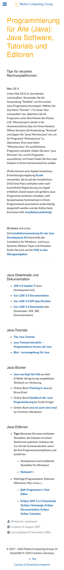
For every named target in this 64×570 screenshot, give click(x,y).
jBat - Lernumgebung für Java (31, 352)
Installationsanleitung (38, 212)
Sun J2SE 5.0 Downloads (29, 306)
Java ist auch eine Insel (43, 407)
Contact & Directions (26, 564)
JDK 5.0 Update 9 (24, 286)
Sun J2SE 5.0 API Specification (32, 301)
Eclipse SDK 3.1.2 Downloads (38, 501)
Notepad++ (27, 472)
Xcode (39, 175)
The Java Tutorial (24, 337)
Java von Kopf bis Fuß (27, 374)
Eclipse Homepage (32, 505)
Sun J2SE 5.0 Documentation (31, 295)
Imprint (45, 564)
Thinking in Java (39, 388)
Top (33, 558)
